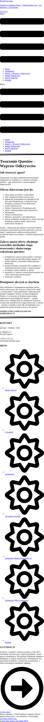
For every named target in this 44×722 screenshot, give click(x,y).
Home (7, 69)
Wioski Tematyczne (12, 76)
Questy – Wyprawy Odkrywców (17, 73)
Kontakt (8, 80)
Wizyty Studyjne (11, 78)
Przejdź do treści (6, 1)
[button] (22, 39)
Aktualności (9, 71)
